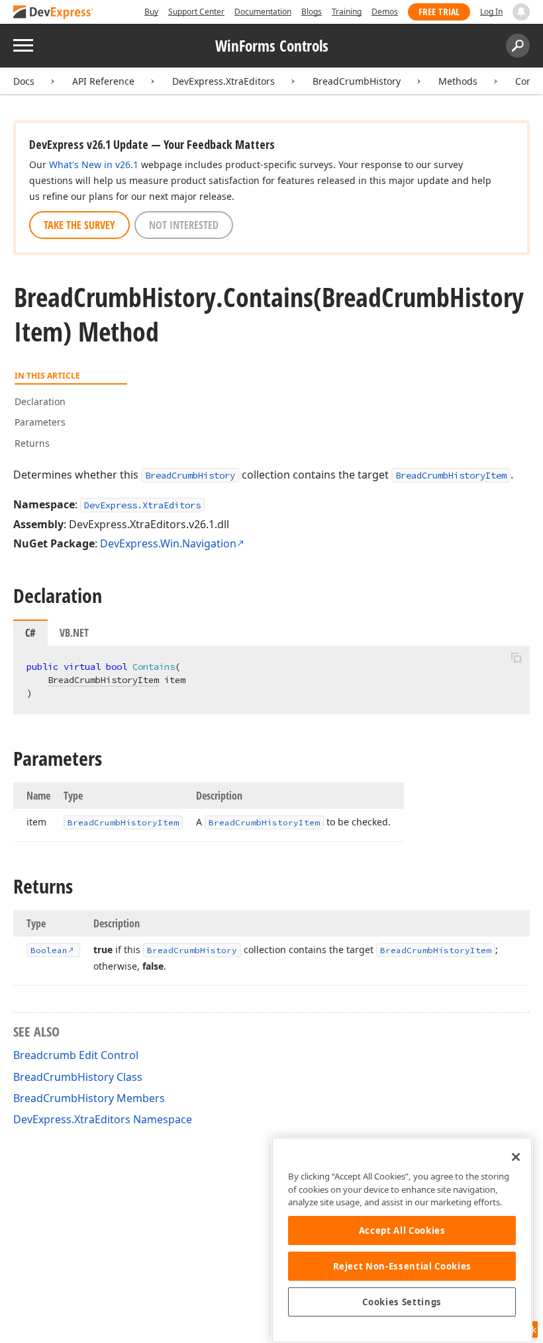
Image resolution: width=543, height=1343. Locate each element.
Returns (32, 443)
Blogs (311, 11)
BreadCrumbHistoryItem (451, 475)
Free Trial (439, 11)
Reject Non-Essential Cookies (402, 1266)
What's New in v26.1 (93, 164)
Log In (491, 11)
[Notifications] (521, 12)
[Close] (515, 1157)
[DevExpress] (53, 13)
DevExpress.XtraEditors (223, 81)
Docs (23, 81)
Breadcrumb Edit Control (75, 1055)
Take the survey (79, 225)
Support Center (196, 11)
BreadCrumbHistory (357, 81)
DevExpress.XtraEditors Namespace (102, 1119)
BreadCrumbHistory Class (77, 1077)
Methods (457, 81)
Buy (151, 11)
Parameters (40, 422)
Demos (384, 11)
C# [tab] (30, 632)
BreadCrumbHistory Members (89, 1098)
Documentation (262, 11)
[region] (402, 1240)
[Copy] (515, 657)
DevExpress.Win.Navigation (168, 543)
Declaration (40, 401)
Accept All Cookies (402, 1230)
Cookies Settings (402, 1302)
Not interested (184, 225)
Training (347, 11)
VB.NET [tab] (74, 632)
